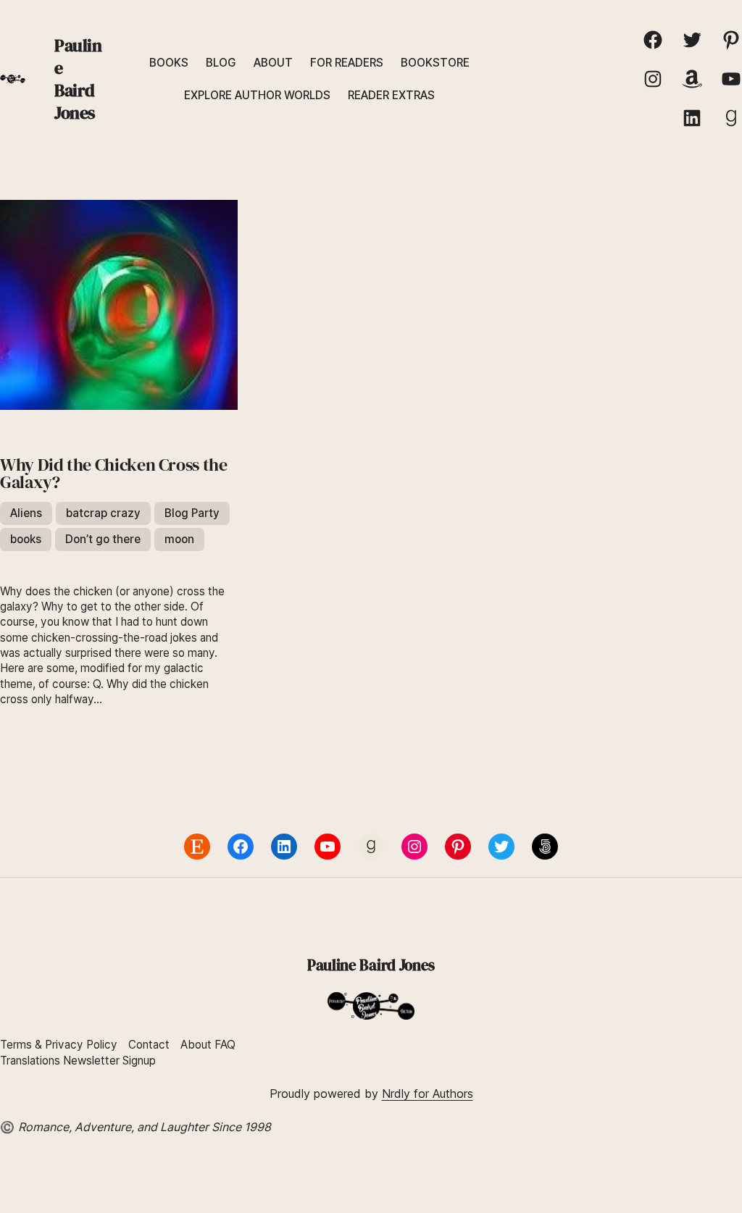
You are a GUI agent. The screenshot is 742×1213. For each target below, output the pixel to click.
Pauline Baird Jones (78, 79)
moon (179, 539)
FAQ (224, 1045)
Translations (31, 1060)
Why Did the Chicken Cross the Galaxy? (114, 473)
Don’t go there (103, 539)
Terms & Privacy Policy (58, 1045)
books (25, 539)
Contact (149, 1045)
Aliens (26, 513)
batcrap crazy (103, 513)
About (196, 1045)
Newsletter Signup (109, 1060)
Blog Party (192, 513)
